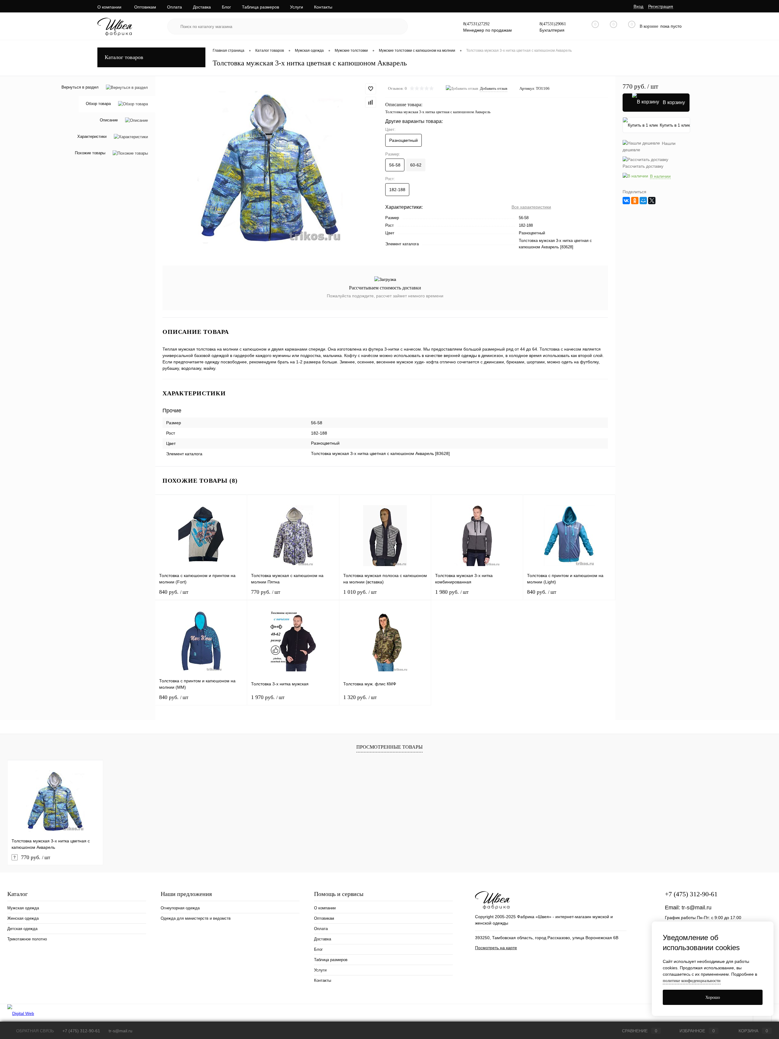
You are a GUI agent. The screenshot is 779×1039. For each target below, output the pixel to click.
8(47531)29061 (553, 24)
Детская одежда (22, 928)
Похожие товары (90, 153)
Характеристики (92, 137)
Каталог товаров (124, 57)
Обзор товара (98, 104)
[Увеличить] (270, 167)
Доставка (202, 7)
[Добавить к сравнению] (370, 102)
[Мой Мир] (643, 200)
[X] (651, 200)
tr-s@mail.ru (696, 907)
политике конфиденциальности (692, 980)
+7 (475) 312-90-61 (691, 894)
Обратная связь (34, 1030)
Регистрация (660, 6)
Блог (226, 7)
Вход (638, 6)
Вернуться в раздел (80, 87)
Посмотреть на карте (496, 947)
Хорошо (712, 997)
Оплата (174, 7)
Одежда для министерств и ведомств (196, 918)
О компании (109, 7)
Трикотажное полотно (27, 939)
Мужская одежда (23, 908)
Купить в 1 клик (675, 125)
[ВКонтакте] (626, 200)
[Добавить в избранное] (370, 88)
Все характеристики (531, 207)
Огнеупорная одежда (180, 908)
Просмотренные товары (389, 747)
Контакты (323, 7)
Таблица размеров (260, 7)
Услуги (296, 7)
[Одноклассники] (634, 200)
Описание (109, 120)
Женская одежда (23, 918)
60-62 (415, 165)
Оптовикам (145, 7)
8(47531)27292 (476, 24)
